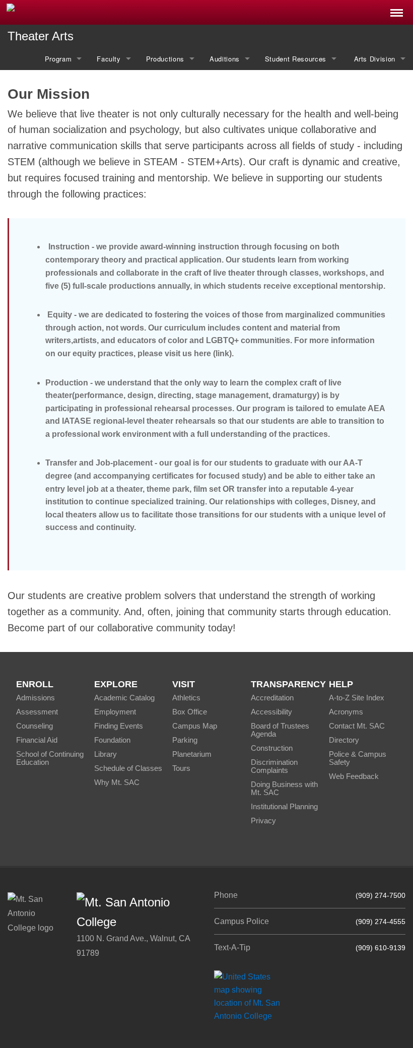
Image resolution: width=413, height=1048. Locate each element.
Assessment (37, 711)
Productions (165, 58)
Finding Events (118, 726)
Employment (115, 711)
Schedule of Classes (128, 768)
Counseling (34, 726)
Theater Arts (41, 36)
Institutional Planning (284, 806)
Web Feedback (354, 776)
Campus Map (194, 726)
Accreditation (272, 697)
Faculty (109, 58)
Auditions (225, 58)
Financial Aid (36, 740)
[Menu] (396, 10)
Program (58, 58)
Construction (272, 748)
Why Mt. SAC (117, 782)
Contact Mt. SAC (357, 726)
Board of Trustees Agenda (280, 730)
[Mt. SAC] (86, 12)
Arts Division (373, 58)
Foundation (112, 740)
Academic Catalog (124, 697)
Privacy (263, 820)
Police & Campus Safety (357, 758)
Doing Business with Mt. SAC (284, 788)
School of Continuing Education (50, 758)
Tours (181, 768)
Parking (184, 740)
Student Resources (295, 58)
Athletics (186, 697)
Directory (344, 740)
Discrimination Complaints (274, 766)
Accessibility (271, 711)
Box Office (189, 711)
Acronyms (346, 711)
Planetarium (192, 754)
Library (105, 754)
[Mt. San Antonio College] (250, 996)
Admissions (35, 697)
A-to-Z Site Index (356, 697)
